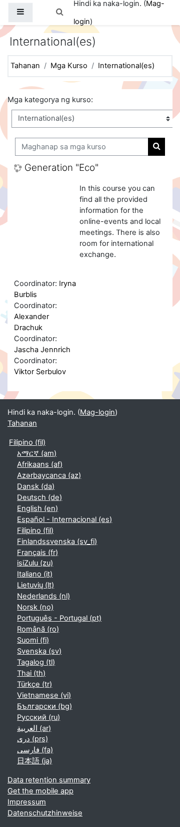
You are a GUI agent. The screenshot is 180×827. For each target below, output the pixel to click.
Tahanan (25, 65)
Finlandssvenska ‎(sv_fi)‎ (57, 541)
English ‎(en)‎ (37, 508)
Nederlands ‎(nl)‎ (43, 596)
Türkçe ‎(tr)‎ (34, 684)
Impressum (27, 801)
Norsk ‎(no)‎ (35, 607)
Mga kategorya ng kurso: (50, 99)
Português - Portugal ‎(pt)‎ (59, 618)
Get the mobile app (41, 790)
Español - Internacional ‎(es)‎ (64, 519)
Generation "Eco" (61, 167)
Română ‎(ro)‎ (38, 629)
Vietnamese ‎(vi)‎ (44, 695)
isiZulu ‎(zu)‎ (35, 563)
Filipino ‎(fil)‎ (27, 442)
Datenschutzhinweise (45, 812)
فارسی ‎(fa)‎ (35, 749)
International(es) (126, 65)
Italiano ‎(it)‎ (34, 574)
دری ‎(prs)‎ (32, 738)
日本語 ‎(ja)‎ (34, 760)
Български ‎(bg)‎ (44, 706)
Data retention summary (49, 779)
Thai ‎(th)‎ (31, 673)
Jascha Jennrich (42, 349)
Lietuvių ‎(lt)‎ (35, 585)
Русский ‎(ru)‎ (38, 717)
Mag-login (97, 412)
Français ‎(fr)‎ (37, 552)
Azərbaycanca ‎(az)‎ (49, 475)
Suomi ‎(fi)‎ (33, 640)
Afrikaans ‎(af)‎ (39, 464)
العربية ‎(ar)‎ (34, 728)
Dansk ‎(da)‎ (35, 486)
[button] (59, 13)
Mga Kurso (69, 65)
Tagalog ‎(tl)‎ (36, 662)
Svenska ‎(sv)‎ (39, 651)
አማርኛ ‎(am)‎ (36, 453)
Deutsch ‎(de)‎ (39, 497)
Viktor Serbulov (40, 371)
